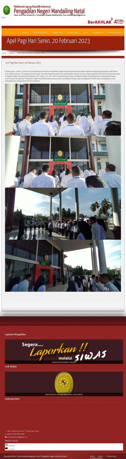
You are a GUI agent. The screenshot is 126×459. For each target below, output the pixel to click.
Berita (3, 17)
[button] (64, 351)
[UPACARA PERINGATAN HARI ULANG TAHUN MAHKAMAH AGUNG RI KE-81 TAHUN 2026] (108, 81)
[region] (64, 351)
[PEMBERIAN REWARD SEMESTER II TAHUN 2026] (119, 81)
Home (4, 53)
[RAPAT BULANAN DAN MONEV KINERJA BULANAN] (122, 81)
